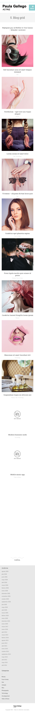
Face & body (17, 236)
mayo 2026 (5, 579)
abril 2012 (4, 659)
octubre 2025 (5, 599)
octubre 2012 (5, 651)
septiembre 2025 (6, 601)
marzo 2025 (5, 612)
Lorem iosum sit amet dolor (17, 154)
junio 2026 (4, 577)
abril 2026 (4, 582)
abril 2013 (4, 646)
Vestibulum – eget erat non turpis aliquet (17, 113)
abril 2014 (4, 632)
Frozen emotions (17, 514)
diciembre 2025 (6, 593)
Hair (17, 74)
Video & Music (17, 477)
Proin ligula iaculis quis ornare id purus (17, 274)
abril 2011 (4, 665)
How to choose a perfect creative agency (18, 521)
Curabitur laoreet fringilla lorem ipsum (17, 315)
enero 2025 (5, 618)
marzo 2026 (5, 585)
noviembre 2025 (6, 596)
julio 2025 (4, 604)
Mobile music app (17, 474)
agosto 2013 (5, 640)
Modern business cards (17, 435)
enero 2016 (5, 629)
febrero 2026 (5, 588)
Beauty (17, 116)
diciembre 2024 (6, 621)
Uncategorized (6, 696)
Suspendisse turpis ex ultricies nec (17, 395)
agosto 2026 (5, 571)
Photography (17, 551)
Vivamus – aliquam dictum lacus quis (17, 193)
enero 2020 (5, 623)
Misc (17, 525)
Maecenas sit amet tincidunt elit (17, 355)
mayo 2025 (5, 607)
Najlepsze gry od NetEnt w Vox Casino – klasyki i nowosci (17, 29)
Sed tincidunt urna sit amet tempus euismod (17, 71)
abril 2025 (4, 610)
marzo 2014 (5, 635)
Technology (19, 156)
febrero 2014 (5, 637)
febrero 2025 (5, 615)
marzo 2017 (5, 626)
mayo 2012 (5, 657)
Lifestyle (4, 685)
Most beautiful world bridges (17, 548)
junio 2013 (4, 643)
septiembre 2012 (6, 654)
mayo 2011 (5, 662)
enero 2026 (5, 590)
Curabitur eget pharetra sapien (17, 233)
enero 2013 (5, 648)
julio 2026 (4, 574)
